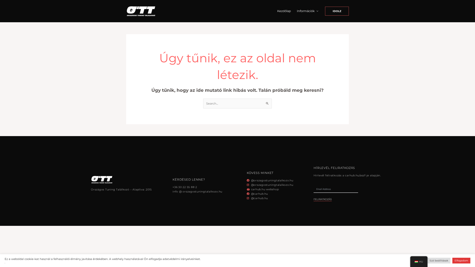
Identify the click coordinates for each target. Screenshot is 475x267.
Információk (306, 11)
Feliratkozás (323, 199)
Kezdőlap (284, 11)
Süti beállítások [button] (439, 260)
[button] (337, 11)
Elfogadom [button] (461, 260)
